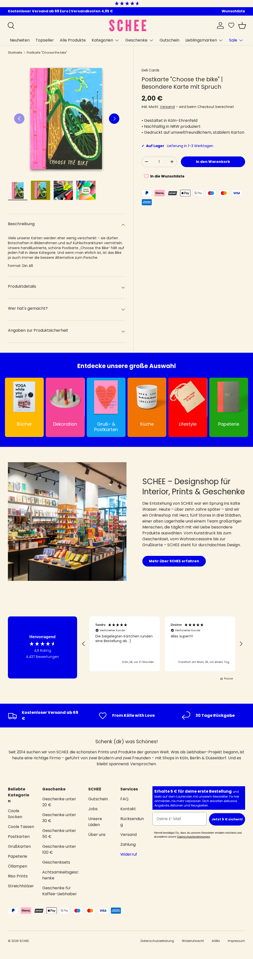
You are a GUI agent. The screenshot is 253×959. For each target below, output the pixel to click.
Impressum (236, 941)
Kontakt (128, 809)
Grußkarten (19, 846)
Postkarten (19, 836)
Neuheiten (20, 40)
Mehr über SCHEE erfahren (174, 561)
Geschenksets (56, 862)
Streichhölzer (21, 886)
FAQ (124, 799)
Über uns (96, 834)
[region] (162, 643)
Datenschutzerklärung (157, 941)
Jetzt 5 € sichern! (227, 819)
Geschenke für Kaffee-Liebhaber (59, 891)
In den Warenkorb (213, 161)
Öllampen (17, 866)
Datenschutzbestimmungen (193, 836)
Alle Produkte (73, 40)
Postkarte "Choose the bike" (47, 52)
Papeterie (17, 856)
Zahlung (128, 844)
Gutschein (169, 40)
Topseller (45, 40)
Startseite (15, 52)
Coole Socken (15, 814)
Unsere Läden (95, 822)
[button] (242, 25)
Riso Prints (18, 876)
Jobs (93, 809)
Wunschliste (233, 11)
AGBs (216, 941)
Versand (167, 106)
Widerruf (128, 854)
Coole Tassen (21, 826)
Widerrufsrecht (193, 941)
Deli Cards (150, 70)
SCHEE (24, 941)
